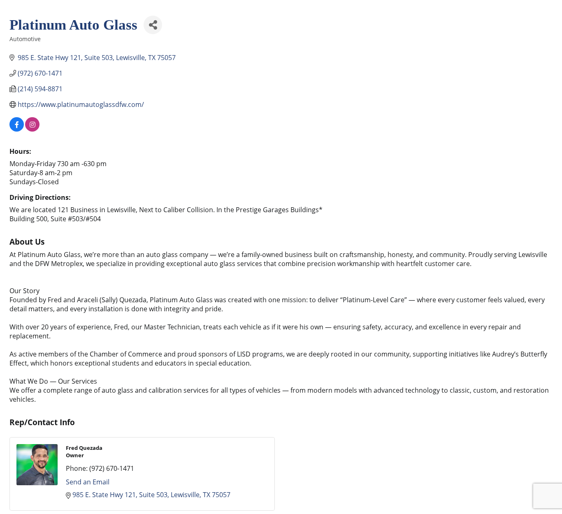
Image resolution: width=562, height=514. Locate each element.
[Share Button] (153, 25)
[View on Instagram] (32, 129)
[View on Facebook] (16, 129)
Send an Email (87, 481)
